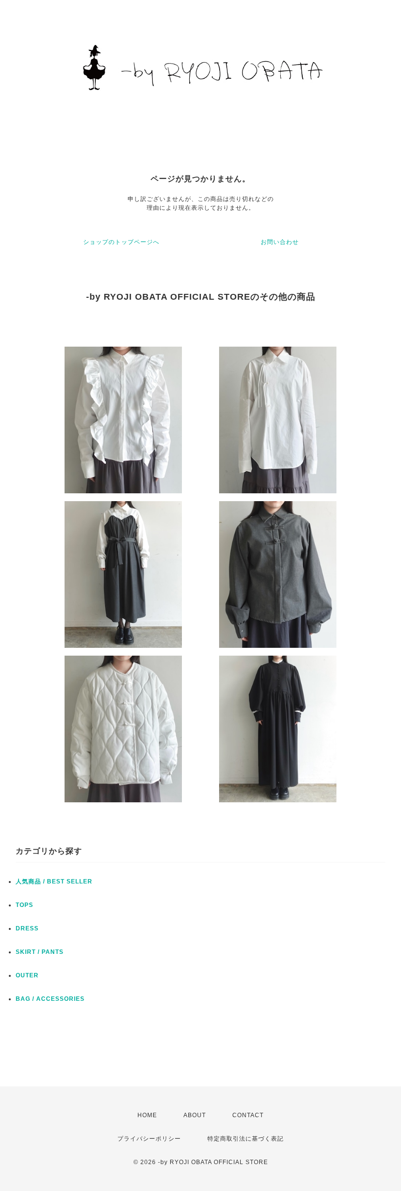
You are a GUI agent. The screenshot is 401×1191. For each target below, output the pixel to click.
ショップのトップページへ (121, 242)
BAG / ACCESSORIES (50, 998)
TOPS (24, 905)
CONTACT (248, 1115)
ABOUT (194, 1115)
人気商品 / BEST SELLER (54, 881)
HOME (147, 1115)
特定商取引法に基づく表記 (245, 1138)
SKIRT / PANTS (40, 951)
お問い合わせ (280, 242)
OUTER (27, 975)
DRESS (27, 928)
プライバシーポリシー (149, 1138)
